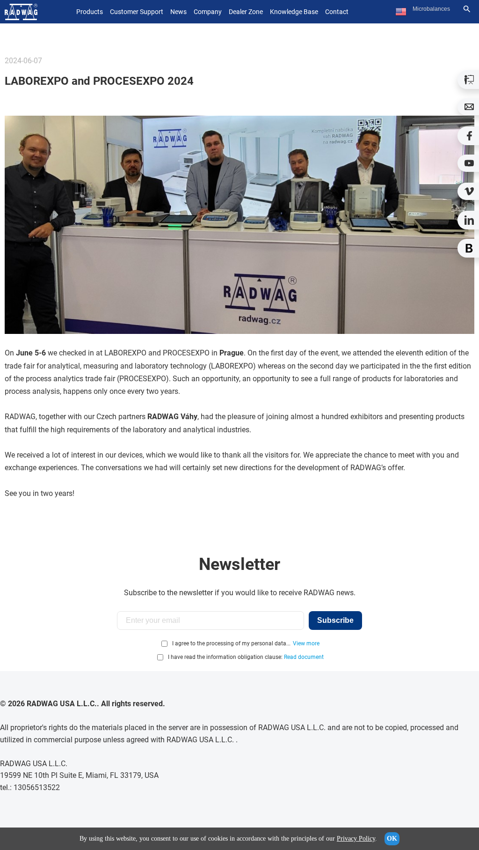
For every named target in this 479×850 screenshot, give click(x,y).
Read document (304, 657)
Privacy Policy (356, 838)
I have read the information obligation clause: (246, 657)
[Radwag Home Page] (21, 12)
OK (392, 838)
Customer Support (136, 11)
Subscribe (335, 620)
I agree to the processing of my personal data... (231, 643)
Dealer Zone (246, 11)
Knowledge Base (294, 11)
